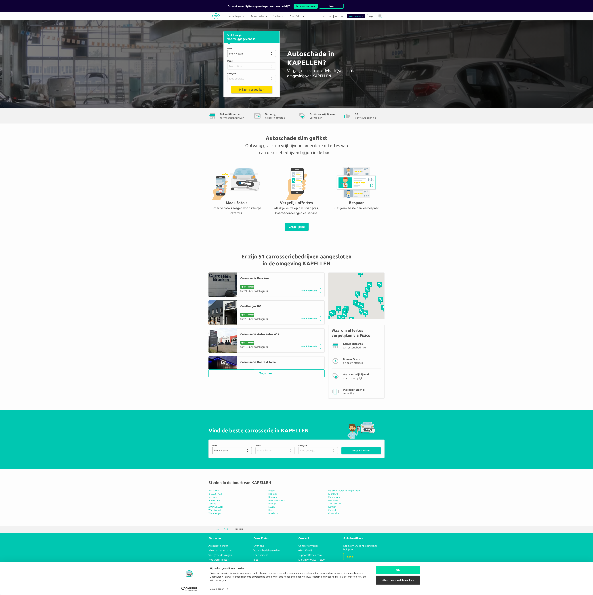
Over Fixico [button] (295, 16)
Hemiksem (333, 500)
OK (398, 570)
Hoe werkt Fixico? (218, 559)
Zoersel (332, 510)
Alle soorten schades (220, 550)
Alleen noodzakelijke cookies (398, 580)
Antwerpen (214, 500)
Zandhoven (334, 497)
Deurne (212, 503)
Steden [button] (277, 16)
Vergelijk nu (296, 226)
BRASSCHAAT (215, 493)
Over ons (258, 545)
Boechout (273, 513)
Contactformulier (308, 545)
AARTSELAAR (334, 503)
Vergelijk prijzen (361, 450)
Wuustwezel (214, 510)
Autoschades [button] (257, 16)
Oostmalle (333, 513)
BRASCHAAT (214, 490)
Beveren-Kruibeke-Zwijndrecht (344, 490)
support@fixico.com (310, 555)
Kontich (332, 506)
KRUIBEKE (333, 493)
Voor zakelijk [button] (355, 16)
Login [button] (371, 16)
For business (260, 555)
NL (324, 16)
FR (336, 16)
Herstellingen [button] (235, 16)
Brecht (271, 490)
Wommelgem (215, 513)
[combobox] (230, 53)
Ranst (271, 510)
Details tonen (217, 589)
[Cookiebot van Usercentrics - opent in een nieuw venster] (189, 589)
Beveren (272, 497)
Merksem (213, 497)
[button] (380, 16)
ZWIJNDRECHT (215, 506)
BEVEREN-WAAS (276, 500)
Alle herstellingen (218, 545)
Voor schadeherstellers (267, 550)
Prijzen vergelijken (251, 89)
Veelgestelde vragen (220, 555)
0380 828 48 (305, 550)
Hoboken (273, 493)
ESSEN (271, 506)
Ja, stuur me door (305, 6)
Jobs (255, 559)
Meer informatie (309, 290)
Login (350, 556)
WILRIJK (272, 503)
